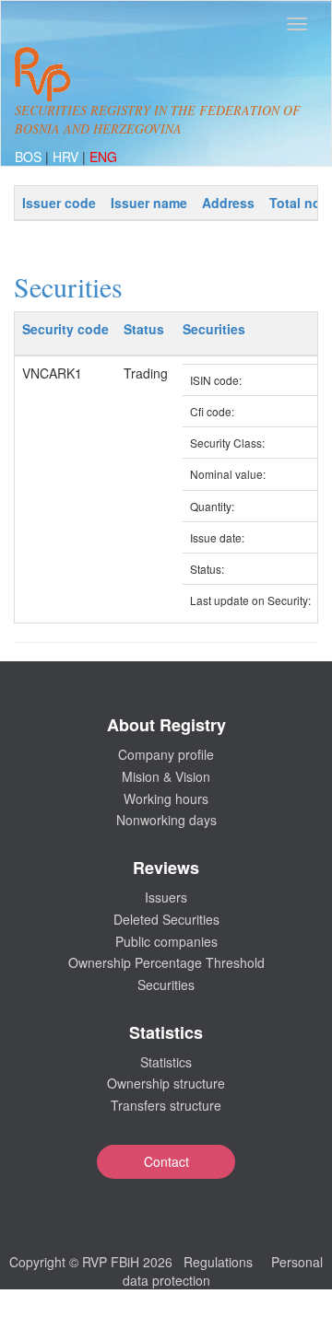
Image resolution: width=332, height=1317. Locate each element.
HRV (67, 156)
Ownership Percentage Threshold (166, 962)
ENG (103, 156)
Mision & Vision (166, 776)
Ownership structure (166, 1083)
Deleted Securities (166, 919)
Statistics (166, 1062)
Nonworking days (166, 819)
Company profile (166, 754)
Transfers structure (166, 1105)
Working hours (166, 798)
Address (228, 202)
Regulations (218, 1262)
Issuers (166, 897)
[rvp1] (42, 72)
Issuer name (149, 202)
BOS (30, 156)
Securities (166, 984)
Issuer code (59, 202)
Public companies (166, 941)
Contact (166, 1161)
